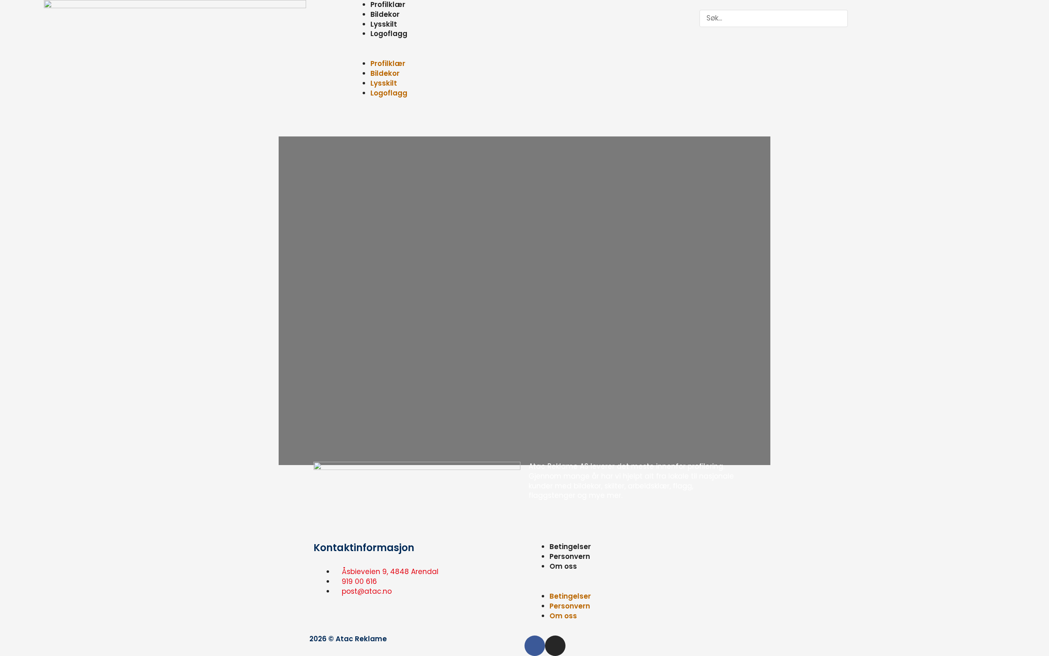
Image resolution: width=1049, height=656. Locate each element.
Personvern (569, 556)
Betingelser (570, 547)
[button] (524, 54)
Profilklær (387, 63)
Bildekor (385, 14)
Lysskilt (383, 24)
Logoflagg (388, 34)
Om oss (563, 566)
